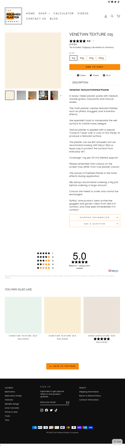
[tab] (80, 82)
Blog (54, 18)
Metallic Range (12, 404)
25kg (101, 57)
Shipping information (94, 217)
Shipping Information (89, 391)
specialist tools (82, 120)
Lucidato (9, 387)
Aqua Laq (75, 148)
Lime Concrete (12, 408)
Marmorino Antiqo (13, 395)
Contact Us (36, 18)
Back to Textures (64, 366)
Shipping (86, 47)
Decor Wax (104, 145)
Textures (9, 399)
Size (72, 53)
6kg (82, 57)
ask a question (94, 224)
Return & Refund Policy (90, 395)
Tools (7, 416)
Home (30, 13)
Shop (43, 13)
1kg (73, 57)
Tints (7, 420)
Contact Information (89, 399)
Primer (113, 132)
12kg (91, 57)
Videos (83, 13)
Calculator (64, 13)
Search (82, 387)
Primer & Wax (11, 412)
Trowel (73, 132)
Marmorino (10, 391)
